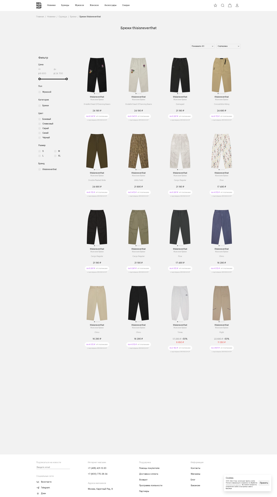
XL (59, 156)
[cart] (229, 5)
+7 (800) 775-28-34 (97, 474)
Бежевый (46, 119)
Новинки (51, 5)
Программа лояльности (150, 486)
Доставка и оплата (148, 474)
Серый (45, 128)
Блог (193, 480)
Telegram (45, 488)
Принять (264, 483)
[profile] (237, 5)
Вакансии (195, 486)
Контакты (195, 468)
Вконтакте (46, 482)
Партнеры (144, 491)
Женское (94, 5)
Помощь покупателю (149, 468)
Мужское (79, 5)
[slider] (39, 79)
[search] (222, 5)
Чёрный (46, 138)
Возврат (143, 480)
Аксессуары (110, 5)
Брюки (45, 106)
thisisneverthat (49, 169)
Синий (45, 133)
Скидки (126, 5)
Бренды (65, 5)
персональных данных (233, 484)
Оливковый (47, 124)
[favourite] (215, 5)
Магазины (195, 474)
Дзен (43, 494)
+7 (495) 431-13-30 (97, 468)
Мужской (46, 92)
